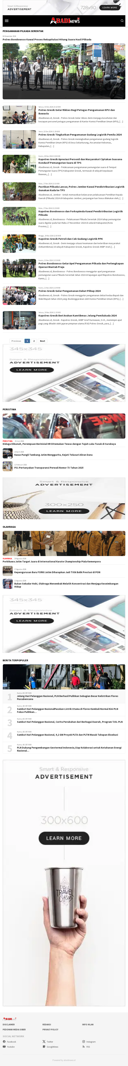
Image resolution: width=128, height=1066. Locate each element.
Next (42, 340)
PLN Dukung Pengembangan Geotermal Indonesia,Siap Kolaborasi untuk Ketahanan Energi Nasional (69, 749)
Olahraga (7, 558)
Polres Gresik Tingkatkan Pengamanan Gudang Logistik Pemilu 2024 (80, 134)
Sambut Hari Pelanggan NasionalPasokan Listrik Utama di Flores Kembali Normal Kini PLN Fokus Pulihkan (67, 710)
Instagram (91, 1041)
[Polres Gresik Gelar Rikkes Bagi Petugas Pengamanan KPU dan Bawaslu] (19, 115)
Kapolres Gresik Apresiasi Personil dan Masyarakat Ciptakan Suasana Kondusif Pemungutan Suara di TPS (80, 160)
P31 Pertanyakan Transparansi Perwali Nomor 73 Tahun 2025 (49, 467)
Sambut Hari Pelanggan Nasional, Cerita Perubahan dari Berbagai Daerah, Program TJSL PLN (70, 721)
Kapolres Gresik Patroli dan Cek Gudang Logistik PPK (70, 238)
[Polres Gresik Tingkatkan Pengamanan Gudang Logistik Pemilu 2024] (19, 139)
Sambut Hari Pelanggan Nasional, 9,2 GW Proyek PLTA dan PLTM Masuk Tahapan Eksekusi (67, 734)
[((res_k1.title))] (64, 426)
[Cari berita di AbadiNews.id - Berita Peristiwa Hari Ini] (122, 20)
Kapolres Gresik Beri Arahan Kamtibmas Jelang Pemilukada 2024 (77, 315)
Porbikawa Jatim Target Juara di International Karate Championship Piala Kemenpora (52, 561)
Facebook (11, 1041)
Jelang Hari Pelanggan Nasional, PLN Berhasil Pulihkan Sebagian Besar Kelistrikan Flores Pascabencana (67, 698)
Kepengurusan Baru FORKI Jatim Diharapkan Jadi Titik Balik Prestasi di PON (57, 572)
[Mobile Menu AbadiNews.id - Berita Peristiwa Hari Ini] (9, 20)
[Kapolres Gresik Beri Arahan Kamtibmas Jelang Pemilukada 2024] (19, 320)
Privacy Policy (50, 1029)
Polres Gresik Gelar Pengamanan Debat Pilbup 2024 (69, 291)
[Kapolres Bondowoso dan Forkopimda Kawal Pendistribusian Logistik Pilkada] (19, 216)
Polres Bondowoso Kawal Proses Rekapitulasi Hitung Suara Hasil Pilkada (47, 39)
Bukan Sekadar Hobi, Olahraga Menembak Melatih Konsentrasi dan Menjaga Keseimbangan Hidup (66, 585)
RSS (88, 1046)
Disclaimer (9, 1024)
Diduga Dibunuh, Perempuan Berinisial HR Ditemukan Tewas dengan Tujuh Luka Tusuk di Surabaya (59, 443)
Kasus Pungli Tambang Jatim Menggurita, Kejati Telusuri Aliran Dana (53, 454)
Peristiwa (7, 441)
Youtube (10, 1046)
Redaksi (46, 1024)
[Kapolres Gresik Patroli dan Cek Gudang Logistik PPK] (19, 243)
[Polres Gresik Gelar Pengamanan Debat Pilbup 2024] (19, 295)
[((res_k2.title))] (64, 543)
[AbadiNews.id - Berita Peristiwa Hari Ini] (64, 20)
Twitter (49, 1041)
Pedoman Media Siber (14, 1029)
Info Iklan (88, 1024)
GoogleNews (52, 1046)
